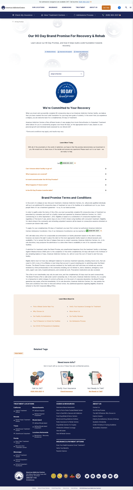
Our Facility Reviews (76, 316)
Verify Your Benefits (62, 448)
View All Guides (61, 430)
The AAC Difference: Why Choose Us (104, 413)
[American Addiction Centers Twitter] (87, 476)
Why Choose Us (38, 311)
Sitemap (34, 488)
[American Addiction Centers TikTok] (116, 476)
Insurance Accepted (66, 51)
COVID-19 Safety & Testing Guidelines (104, 425)
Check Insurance (66, 391)
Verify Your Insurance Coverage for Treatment (85, 306)
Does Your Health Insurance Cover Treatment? (70, 445)
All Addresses (30, 480)
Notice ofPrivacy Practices (43, 488)
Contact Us (96, 407)
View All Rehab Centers (63, 433)
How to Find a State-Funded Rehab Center (69, 410)
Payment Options (61, 451)
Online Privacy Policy (56, 488)
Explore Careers (98, 416)
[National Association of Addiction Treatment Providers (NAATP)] (78, 476)
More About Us (74, 311)
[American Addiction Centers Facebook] (92, 476)
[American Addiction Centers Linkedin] (98, 476)
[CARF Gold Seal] (53, 476)
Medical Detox (51, 51)
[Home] (13, 7)
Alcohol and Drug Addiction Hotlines (67, 419)
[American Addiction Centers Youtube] (110, 476)
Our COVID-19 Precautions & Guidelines (46, 326)
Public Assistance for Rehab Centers (67, 422)
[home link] (13, 22)
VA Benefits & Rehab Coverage (65, 427)
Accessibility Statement (100, 427)
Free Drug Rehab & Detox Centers (66, 416)
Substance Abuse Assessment (65, 407)
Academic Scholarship (99, 422)
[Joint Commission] (59, 476)
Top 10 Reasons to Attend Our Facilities (46, 321)
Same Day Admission (82, 51)
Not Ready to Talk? (96, 391)
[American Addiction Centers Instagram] (104, 476)
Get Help (106, 8)
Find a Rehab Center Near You (43, 306)
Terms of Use (66, 488)
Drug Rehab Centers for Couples (66, 425)
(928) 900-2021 (84, 2)
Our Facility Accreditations (42, 316)
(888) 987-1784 (31, 478)
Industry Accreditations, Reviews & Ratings (106, 419)
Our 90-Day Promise (99, 410)
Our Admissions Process (77, 321)
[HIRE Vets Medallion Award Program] (65, 476)
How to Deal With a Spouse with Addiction (69, 413)
